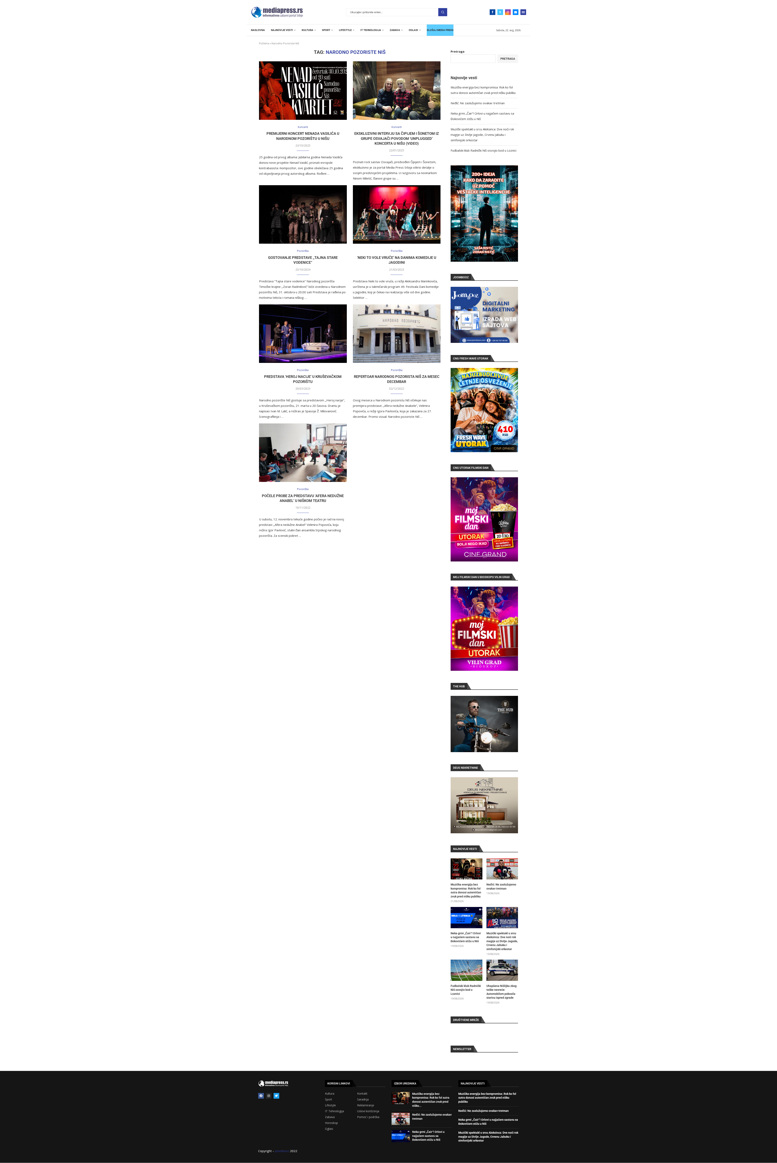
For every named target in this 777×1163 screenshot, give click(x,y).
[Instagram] (508, 12)
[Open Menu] (523, 12)
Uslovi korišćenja (368, 1111)
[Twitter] (500, 12)
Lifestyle (330, 1105)
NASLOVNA (258, 30)
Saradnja (363, 1099)
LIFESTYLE (345, 30)
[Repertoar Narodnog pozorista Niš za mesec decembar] (397, 333)
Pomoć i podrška (368, 1117)
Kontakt (362, 1093)
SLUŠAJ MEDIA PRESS (440, 30)
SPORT (326, 30)
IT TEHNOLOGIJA (370, 30)
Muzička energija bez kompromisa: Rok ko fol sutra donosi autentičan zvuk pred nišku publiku (466, 890)
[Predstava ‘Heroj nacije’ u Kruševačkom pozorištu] (303, 333)
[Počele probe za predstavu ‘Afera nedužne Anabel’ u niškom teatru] (303, 452)
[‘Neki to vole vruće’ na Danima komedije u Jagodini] (397, 214)
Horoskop (331, 1123)
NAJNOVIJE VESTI (282, 30)
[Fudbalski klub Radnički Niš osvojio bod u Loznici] (466, 970)
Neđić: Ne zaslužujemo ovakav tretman (478, 103)
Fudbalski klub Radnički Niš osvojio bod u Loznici (483, 150)
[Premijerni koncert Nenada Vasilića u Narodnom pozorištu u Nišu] (303, 90)
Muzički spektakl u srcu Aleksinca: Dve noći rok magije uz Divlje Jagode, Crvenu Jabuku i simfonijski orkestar (482, 134)
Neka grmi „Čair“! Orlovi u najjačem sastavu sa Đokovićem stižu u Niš (466, 937)
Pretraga (442, 12)
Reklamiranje (365, 1105)
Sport (328, 1099)
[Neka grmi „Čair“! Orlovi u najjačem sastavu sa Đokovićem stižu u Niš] (466, 917)
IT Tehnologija (334, 1111)
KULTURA (307, 30)
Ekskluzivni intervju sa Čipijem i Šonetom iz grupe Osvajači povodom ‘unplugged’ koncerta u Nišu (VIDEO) (396, 138)
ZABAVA (395, 30)
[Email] (515, 12)
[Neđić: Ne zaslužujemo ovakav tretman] (502, 868)
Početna (264, 43)
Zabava (330, 1117)
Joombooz (282, 1151)
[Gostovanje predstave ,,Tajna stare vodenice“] (303, 214)
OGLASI (413, 30)
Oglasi (329, 1128)
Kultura (329, 1093)
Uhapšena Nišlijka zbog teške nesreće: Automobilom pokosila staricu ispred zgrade (501, 991)
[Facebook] (492, 12)
